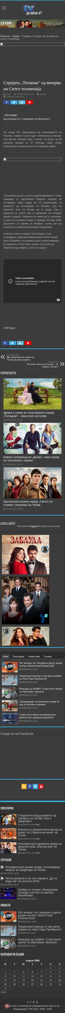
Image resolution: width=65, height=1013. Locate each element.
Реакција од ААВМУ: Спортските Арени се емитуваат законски (40, 690)
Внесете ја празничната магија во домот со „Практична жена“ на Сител (40, 832)
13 (32, 976)
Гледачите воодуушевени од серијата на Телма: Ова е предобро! (37, 818)
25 (14, 984)
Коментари (34, 656)
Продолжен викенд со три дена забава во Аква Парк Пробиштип (40, 677)
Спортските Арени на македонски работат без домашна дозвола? (37, 716)
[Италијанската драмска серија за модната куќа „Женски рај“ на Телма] (8, 847)
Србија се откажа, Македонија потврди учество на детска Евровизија (38, 892)
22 (50, 980)
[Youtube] (41, 786)
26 (23, 984)
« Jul (3, 992)
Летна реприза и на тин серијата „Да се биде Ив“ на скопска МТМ (31, 880)
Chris (8, 94)
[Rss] (24, 786)
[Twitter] (35, 786)
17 (5, 980)
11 (14, 976)
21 (41, 980)
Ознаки (48, 656)
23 (59, 980)
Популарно (18, 656)
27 (32, 984)
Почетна (4, 36)
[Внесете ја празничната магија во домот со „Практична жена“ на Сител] (8, 833)
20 (32, 980)
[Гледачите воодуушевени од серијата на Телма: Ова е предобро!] (8, 819)
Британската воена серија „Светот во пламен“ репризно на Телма (28, 503)
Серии (15, 36)
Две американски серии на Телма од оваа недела (20, 357)
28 (41, 984)
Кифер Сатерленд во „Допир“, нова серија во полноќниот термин (31, 459)
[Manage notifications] (6, 1006)
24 (5, 984)
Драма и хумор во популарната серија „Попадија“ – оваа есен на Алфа (28, 414)
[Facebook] (29, 786)
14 (41, 976)
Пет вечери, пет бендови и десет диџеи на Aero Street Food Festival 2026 (40, 664)
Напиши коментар (15, 96)
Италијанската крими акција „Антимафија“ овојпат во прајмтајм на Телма (33, 868)
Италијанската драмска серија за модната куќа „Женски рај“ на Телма (40, 846)
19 (23, 980)
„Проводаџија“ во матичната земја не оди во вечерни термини (39, 703)
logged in (35, 526)
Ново (5, 656)
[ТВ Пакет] (32, 9)
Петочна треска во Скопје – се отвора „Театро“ (42, 364)
